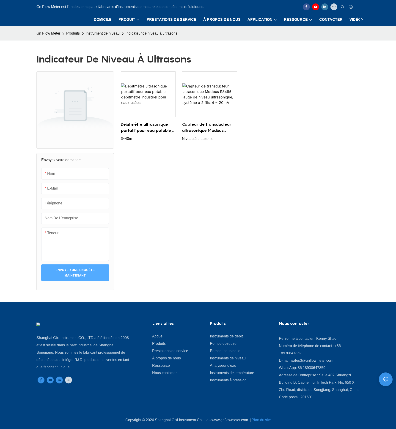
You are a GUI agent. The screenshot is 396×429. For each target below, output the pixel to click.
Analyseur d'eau (223, 365)
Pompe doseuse (223, 343)
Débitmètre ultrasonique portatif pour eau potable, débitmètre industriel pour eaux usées (146, 127)
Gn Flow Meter (48, 33)
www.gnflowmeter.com (230, 420)
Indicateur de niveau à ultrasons (151, 33)
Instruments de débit (226, 336)
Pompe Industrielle (225, 351)
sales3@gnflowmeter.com (312, 360)
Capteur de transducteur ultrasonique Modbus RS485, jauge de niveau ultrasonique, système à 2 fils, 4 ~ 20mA (207, 127)
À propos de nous (166, 358)
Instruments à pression (228, 380)
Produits (73, 33)
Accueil (158, 336)
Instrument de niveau (103, 33)
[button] (361, 20)
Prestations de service (170, 351)
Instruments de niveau (228, 358)
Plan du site (261, 420)
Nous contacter (164, 373)
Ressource (161, 365)
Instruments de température (232, 373)
